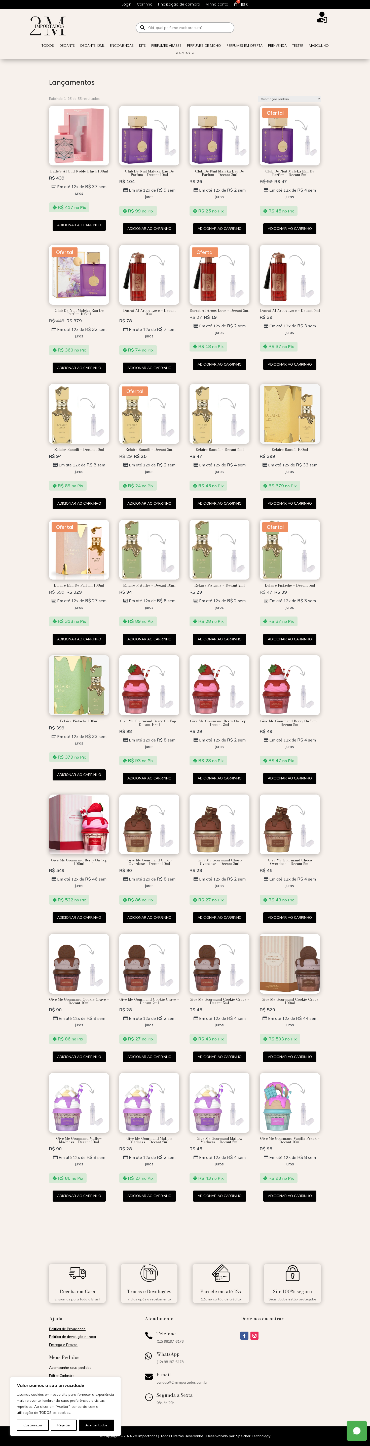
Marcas (182, 53)
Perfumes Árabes (166, 46)
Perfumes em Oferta (245, 46)
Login (126, 5)
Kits (142, 46)
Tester (297, 46)
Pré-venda (277, 46)
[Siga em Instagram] (254, 1336)
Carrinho (145, 5)
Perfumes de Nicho (204, 46)
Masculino (319, 46)
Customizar (32, 1425)
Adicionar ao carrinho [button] (79, 225)
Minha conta (217, 5)
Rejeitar (63, 1425)
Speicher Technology (253, 1436)
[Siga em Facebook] (244, 1336)
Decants (67, 46)
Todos (48, 46)
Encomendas (122, 46)
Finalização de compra (179, 5)
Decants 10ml (92, 46)
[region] (65, 1406)
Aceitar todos (96, 1425)
